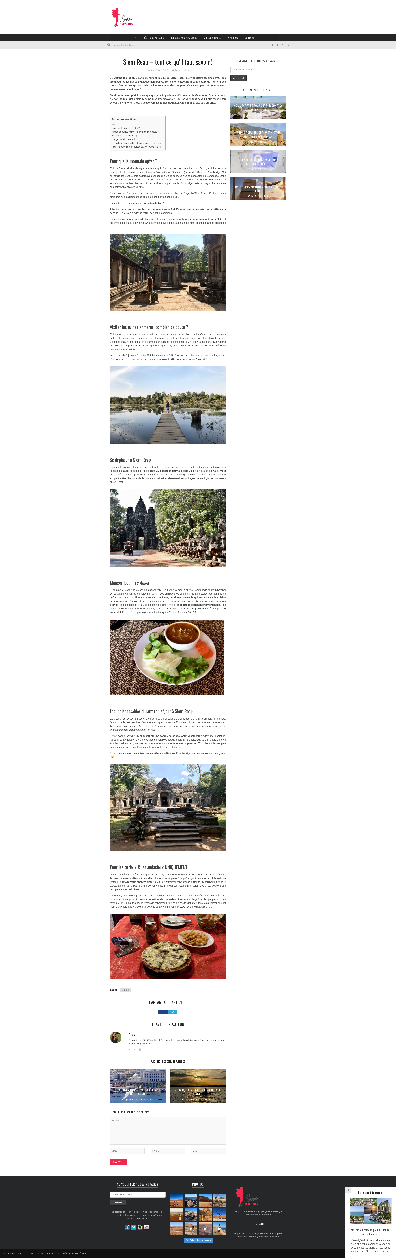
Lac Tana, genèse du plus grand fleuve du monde (198, 1092)
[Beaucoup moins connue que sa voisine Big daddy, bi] (191, 1228)
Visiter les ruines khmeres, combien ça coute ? (135, 131)
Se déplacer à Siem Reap (124, 135)
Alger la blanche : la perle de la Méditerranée (138, 1092)
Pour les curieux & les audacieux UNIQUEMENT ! (137, 146)
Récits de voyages (154, 37)
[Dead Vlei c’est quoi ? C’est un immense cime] (219, 1214)
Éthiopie (188, 1099)
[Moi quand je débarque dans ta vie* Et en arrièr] (176, 1200)
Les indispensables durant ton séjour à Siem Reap (137, 143)
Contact (249, 37)
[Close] (348, 1190)
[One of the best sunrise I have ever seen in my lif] (205, 1228)
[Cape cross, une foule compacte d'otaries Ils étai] (191, 1200)
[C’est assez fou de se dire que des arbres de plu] (219, 1200)
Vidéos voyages (212, 37)
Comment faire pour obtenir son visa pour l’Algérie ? (258, 108)
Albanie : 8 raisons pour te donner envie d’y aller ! (371, 1232)
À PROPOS (233, 37)
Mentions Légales (77, 1253)
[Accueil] (135, 37)
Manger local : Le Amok (123, 139)
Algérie (128, 1099)
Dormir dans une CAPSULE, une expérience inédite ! (258, 162)
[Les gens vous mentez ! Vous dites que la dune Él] (176, 1214)
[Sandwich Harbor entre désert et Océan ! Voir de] (219, 1228)
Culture (126, 990)
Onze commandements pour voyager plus (258, 189)
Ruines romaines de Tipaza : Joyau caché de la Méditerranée (258, 135)
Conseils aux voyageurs (183, 37)
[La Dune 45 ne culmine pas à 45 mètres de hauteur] (205, 1200)
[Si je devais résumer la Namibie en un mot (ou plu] (205, 1214)
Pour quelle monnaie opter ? (126, 128)
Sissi (177, 70)
